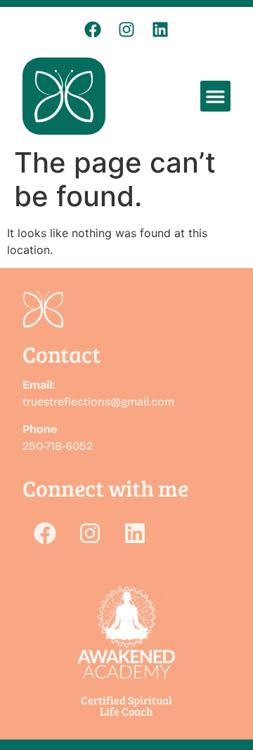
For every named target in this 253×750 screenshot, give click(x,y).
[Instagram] (126, 29)
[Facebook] (93, 29)
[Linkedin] (160, 29)
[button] (215, 96)
